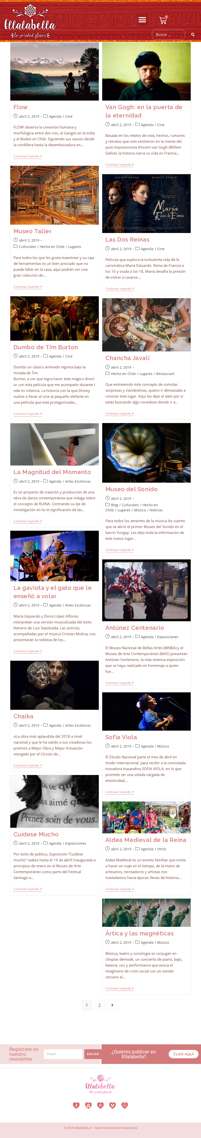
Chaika (23, 716)
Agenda (55, 116)
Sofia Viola (121, 737)
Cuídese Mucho (36, 834)
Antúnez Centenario (134, 627)
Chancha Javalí (127, 358)
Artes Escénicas (78, 481)
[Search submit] (193, 34)
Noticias (156, 510)
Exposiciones (167, 636)
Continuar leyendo (27, 156)
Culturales (27, 246)
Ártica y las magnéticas (139, 933)
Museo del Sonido (131, 489)
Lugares (74, 246)
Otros (161, 849)
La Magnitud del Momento (52, 472)
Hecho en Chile (52, 246)
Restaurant (165, 373)
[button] (142, 20)
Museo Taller (32, 231)
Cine (69, 116)
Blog (114, 505)
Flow (20, 107)
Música (140, 510)
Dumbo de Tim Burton (45, 347)
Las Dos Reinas (127, 239)
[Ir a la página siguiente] (112, 1005)
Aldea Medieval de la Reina (146, 839)
